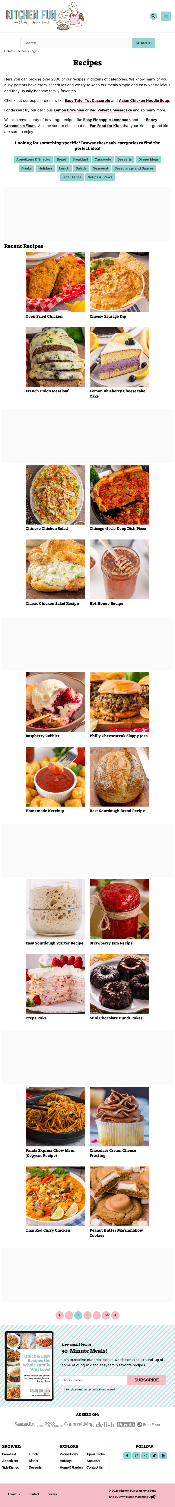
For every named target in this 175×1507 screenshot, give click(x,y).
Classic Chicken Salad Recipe (52, 603)
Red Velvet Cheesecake (111, 110)
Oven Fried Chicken (44, 316)
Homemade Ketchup (45, 810)
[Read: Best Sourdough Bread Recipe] (119, 776)
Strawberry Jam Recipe (111, 943)
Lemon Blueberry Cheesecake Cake (117, 394)
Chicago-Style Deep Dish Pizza (118, 528)
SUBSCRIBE (146, 1380)
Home (8, 51)
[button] (153, 16)
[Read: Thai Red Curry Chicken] (55, 1196)
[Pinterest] (136, 1455)
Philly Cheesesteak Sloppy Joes (118, 735)
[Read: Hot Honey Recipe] (119, 569)
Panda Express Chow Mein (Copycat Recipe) (50, 1153)
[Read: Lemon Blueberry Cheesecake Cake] (119, 356)
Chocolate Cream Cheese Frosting (113, 1153)
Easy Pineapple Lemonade (107, 119)
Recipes (21, 51)
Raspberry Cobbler (43, 735)
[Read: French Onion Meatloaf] (55, 356)
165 (106, 1315)
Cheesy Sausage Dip (108, 316)
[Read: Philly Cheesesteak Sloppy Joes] (119, 701)
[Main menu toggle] (166, 16)
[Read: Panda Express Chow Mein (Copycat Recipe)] (55, 1116)
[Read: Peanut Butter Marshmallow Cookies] (119, 1196)
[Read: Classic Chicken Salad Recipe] (55, 569)
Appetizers (10, 1461)
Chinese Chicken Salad (47, 528)
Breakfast (9, 1454)
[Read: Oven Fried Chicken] (55, 282)
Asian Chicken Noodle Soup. (144, 100)
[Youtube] (163, 1455)
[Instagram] (145, 1455)
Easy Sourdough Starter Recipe (54, 943)
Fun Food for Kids (106, 125)
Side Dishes (10, 1467)
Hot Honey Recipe (106, 603)
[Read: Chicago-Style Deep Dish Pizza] (119, 494)
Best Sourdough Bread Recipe (117, 810)
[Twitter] (154, 1455)
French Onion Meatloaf (47, 391)
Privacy (52, 1494)
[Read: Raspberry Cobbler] (55, 701)
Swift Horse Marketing (134, 1496)
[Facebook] (127, 1455)
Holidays (66, 1461)
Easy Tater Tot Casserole (87, 100)
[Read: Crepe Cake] (55, 983)
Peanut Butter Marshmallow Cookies (116, 1233)
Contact (33, 1494)
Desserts (35, 1467)
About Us (93, 1461)
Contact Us (94, 1467)
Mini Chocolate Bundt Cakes (116, 1018)
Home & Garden (71, 1467)
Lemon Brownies (69, 110)
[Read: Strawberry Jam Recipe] (119, 908)
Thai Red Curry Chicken (48, 1230)
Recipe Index (69, 1454)
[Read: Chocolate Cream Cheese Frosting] (119, 1116)
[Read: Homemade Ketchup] (55, 776)
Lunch (33, 1454)
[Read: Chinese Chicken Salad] (55, 494)
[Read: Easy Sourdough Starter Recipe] (55, 908)
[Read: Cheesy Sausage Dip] (119, 282)
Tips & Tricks (95, 1454)
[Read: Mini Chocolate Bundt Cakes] (119, 983)
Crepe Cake (36, 1018)
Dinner (33, 1461)
